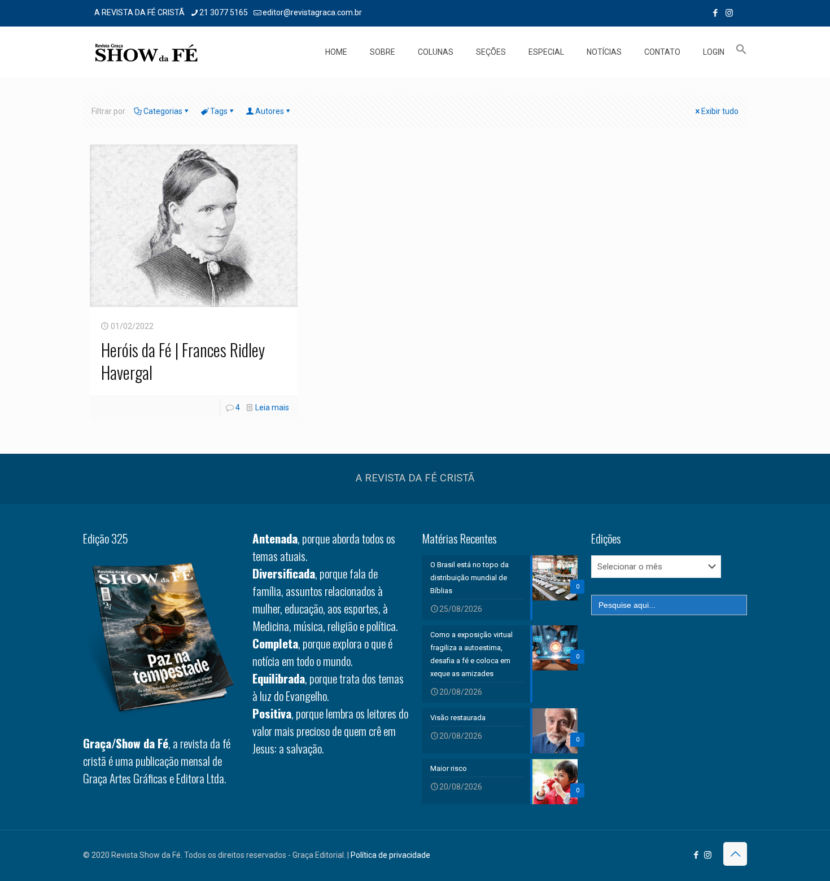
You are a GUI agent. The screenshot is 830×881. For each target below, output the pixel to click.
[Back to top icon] (735, 854)
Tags (219, 111)
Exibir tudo (720, 111)
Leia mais (272, 407)
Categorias (162, 111)
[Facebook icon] (715, 13)
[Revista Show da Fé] (146, 52)
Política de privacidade (390, 855)
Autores (269, 111)
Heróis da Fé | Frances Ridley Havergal (183, 361)
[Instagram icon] (729, 13)
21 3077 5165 (223, 12)
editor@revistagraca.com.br (312, 12)
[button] (741, 52)
